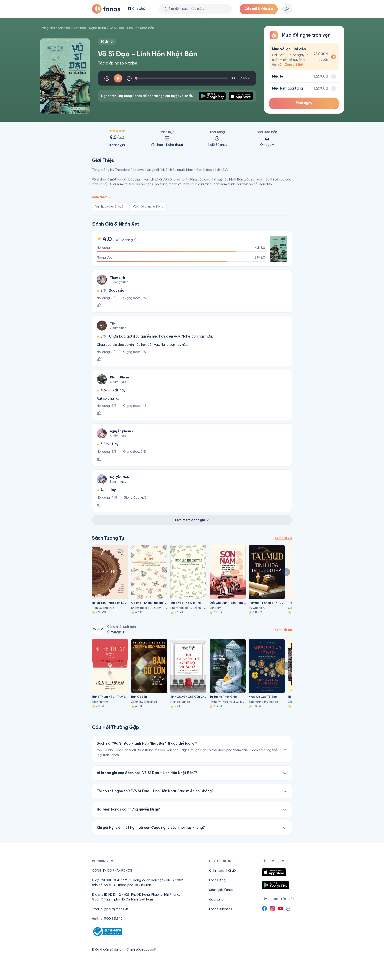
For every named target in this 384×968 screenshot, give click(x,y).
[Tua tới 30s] (129, 78)
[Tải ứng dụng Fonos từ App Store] (274, 872)
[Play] (118, 78)
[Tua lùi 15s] (107, 78)
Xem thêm (100, 197)
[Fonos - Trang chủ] (106, 9)
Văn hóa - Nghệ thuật (90, 28)
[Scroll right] (286, 572)
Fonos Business (220, 909)
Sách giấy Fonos (221, 889)
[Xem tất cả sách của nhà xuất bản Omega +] (98, 630)
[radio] (304, 56)
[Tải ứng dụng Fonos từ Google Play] (275, 885)
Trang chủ (47, 28)
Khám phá (136, 9)
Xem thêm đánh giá (190, 520)
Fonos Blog (217, 880)
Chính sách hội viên (223, 870)
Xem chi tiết (294, 64)
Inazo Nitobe (125, 63)
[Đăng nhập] (287, 9)
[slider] (182, 78)
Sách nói (64, 28)
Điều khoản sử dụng (107, 949)
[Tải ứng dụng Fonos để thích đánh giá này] (99, 305)
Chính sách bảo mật (141, 949)
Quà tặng (216, 899)
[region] (192, 138)
